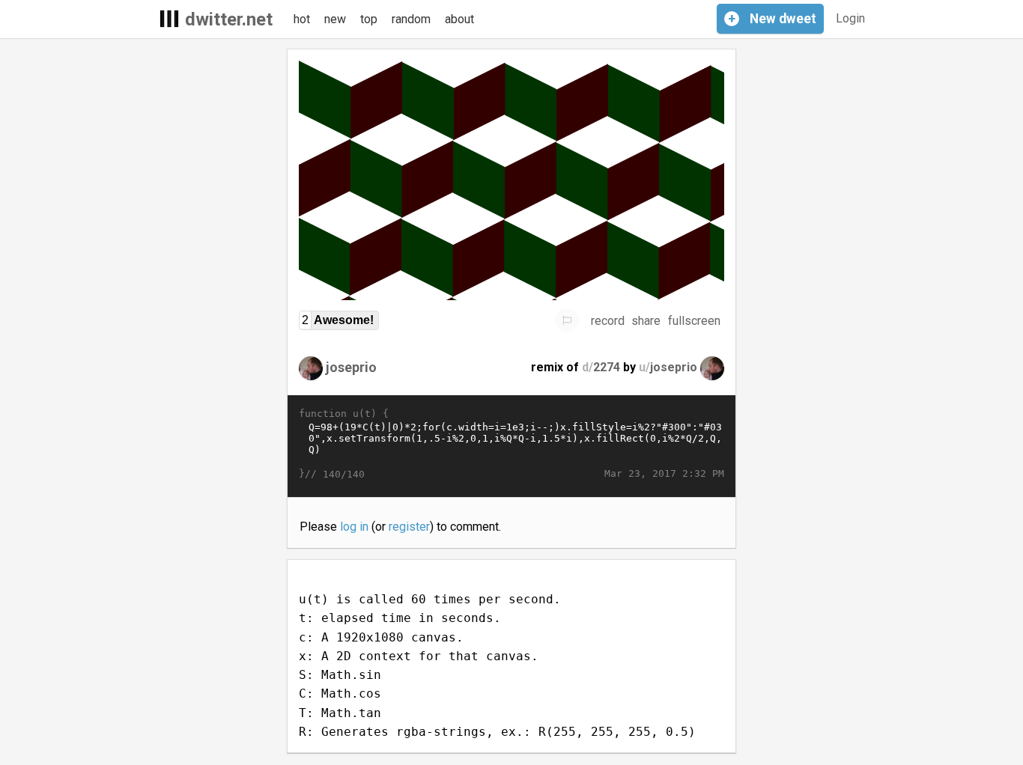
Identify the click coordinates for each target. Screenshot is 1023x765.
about (459, 19)
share (646, 321)
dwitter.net (229, 19)
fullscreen (694, 321)
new (335, 19)
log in (354, 526)
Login (850, 18)
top (368, 19)
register (409, 526)
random (411, 19)
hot (302, 19)
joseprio (351, 367)
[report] (567, 320)
